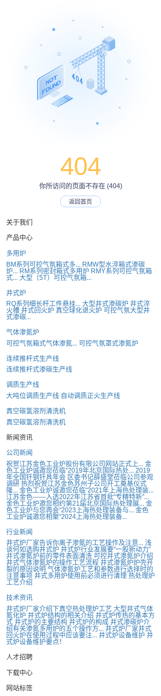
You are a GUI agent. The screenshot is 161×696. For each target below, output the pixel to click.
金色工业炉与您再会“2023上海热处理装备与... (79, 507)
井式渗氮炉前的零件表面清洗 (49, 555)
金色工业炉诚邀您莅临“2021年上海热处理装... (86, 490)
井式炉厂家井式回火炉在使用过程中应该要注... (79, 632)
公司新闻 (19, 452)
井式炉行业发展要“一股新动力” (106, 549)
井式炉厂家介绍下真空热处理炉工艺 (59, 608)
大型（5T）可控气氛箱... (55, 277)
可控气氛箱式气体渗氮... (41, 343)
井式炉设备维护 (122, 635)
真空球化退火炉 (79, 310)
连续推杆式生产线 (32, 358)
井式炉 (16, 292)
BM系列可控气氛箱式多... (43, 264)
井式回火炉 (37, 310)
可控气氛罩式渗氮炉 (108, 343)
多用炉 (16, 253)
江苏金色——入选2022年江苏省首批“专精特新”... (77, 496)
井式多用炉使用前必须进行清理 (80, 575)
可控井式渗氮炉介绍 (123, 555)
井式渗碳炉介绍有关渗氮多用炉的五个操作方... (78, 625)
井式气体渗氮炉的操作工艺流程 (52, 562)
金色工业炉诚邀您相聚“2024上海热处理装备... (77, 513)
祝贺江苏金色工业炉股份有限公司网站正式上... (74, 463)
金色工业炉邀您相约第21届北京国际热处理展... (75, 503)
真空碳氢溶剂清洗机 (36, 410)
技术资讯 (19, 597)
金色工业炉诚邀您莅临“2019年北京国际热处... (79, 467)
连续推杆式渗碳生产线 (39, 369)
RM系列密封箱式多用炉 (54, 271)
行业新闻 (19, 531)
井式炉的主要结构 (40, 621)
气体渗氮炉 (22, 332)
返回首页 (80, 201)
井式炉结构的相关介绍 (61, 615)
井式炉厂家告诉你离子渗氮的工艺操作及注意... (74, 542)
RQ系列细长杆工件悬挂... (43, 303)
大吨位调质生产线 (32, 395)
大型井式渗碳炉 (105, 303)
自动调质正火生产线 (90, 395)
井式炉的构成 (89, 621)
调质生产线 (22, 384)
